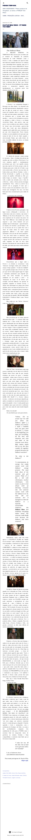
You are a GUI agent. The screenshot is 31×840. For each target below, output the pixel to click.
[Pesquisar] (27, 2)
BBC (10, 773)
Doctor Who (15, 773)
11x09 (7, 773)
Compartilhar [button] (6, 770)
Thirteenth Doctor (7, 777)
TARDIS (24, 775)
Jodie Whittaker (15, 775)
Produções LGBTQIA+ (13, 15)
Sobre (4, 15)
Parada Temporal (9, 5)
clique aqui (24, 760)
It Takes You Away (7, 775)
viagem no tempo (16, 777)
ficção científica (21, 773)
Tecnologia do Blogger (17, 832)
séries (21, 775)
